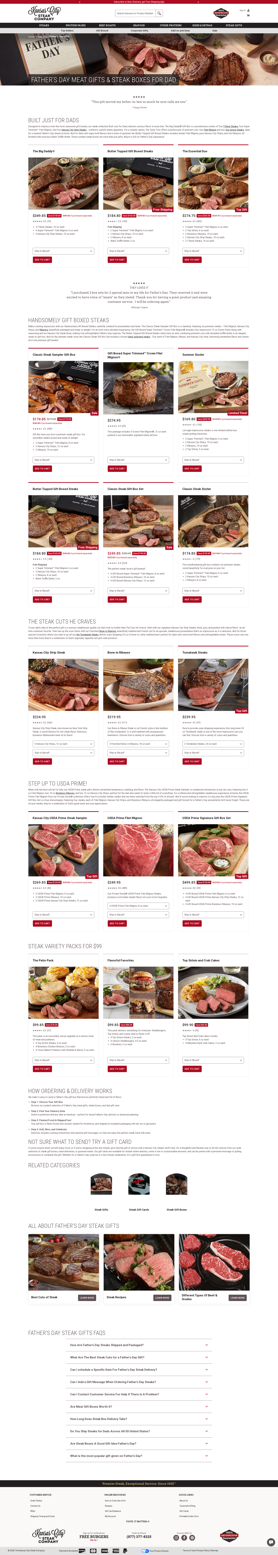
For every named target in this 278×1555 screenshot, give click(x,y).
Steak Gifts (42, 36)
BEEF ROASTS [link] (107, 25)
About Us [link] (184, 1501)
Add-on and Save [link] (180, 30)
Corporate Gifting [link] (187, 1506)
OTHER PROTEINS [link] (171, 25)
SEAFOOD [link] (139, 25)
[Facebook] (184, 1538)
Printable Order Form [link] (189, 1516)
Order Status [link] (36, 1501)
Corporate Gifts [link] (139, 30)
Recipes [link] (108, 1506)
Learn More (87, 1298)
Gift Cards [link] (184, 1511)
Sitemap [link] (214, 1550)
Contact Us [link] (35, 1506)
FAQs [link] (32, 1511)
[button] (271, 1542)
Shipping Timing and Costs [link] (42, 1516)
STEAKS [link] (44, 25)
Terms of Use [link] (189, 1550)
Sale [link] (214, 30)
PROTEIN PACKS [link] (76, 25)
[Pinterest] (192, 1538)
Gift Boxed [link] (102, 30)
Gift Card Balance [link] (113, 1511)
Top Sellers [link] (67, 30)
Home (31, 36)
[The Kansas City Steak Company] (48, 1535)
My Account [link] (110, 1516)
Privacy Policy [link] (202, 1550)
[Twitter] (176, 1538)
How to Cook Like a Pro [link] (115, 1501)
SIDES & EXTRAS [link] (202, 25)
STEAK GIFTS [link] (234, 25)
